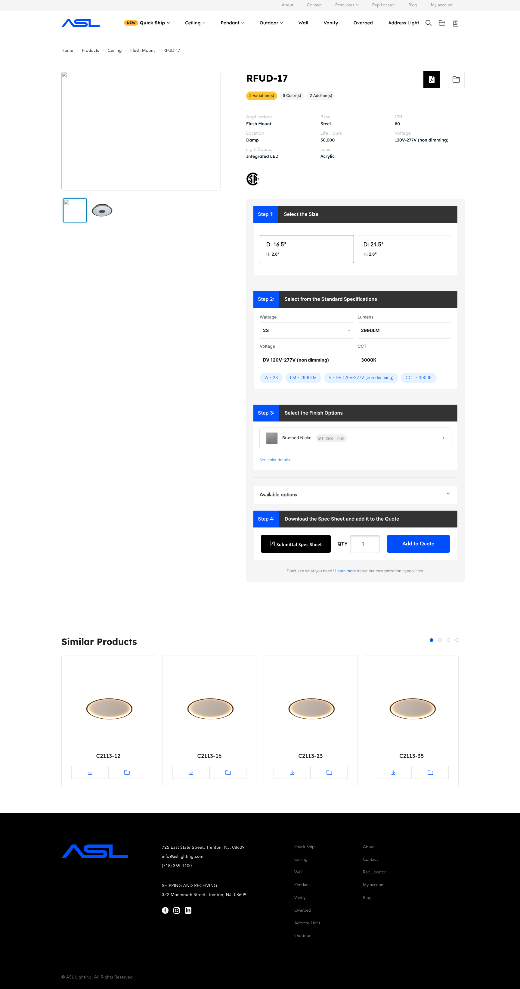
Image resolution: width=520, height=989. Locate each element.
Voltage (267, 346)
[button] (75, 210)
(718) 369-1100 (177, 866)
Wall (303, 23)
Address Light (403, 23)
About (287, 5)
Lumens (366, 317)
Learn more (345, 571)
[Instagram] (176, 910)
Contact (314, 5)
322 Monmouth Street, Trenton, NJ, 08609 (204, 895)
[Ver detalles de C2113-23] (310, 711)
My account (442, 5)
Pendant (230, 23)
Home (67, 51)
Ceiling (193, 23)
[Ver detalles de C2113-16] (209, 711)
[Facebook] (165, 910)
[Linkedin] (188, 910)
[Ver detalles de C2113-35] (411, 711)
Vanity (330, 23)
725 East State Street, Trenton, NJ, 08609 (203, 848)
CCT (362, 346)
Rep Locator (383, 5)
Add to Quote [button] (419, 544)
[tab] (431, 640)
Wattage (268, 317)
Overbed (363, 23)
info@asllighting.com (182, 857)
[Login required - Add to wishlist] (456, 79)
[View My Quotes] (456, 23)
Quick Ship (152, 23)
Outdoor (269, 23)
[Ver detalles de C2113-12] (108, 711)
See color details (274, 460)
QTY (343, 544)
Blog (413, 5)
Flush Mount (142, 51)
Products (90, 51)
